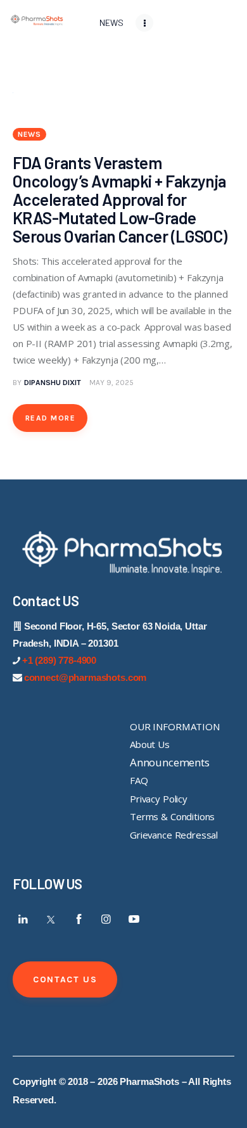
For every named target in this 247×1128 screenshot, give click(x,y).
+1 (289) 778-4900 (59, 660)
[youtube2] (133, 919)
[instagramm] (106, 919)
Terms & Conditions (172, 816)
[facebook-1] (78, 919)
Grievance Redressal (174, 834)
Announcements (170, 762)
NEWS (29, 134)
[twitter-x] (51, 919)
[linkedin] (23, 919)
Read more (50, 418)
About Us (150, 744)
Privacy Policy (158, 798)
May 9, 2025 (111, 382)
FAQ (139, 780)
